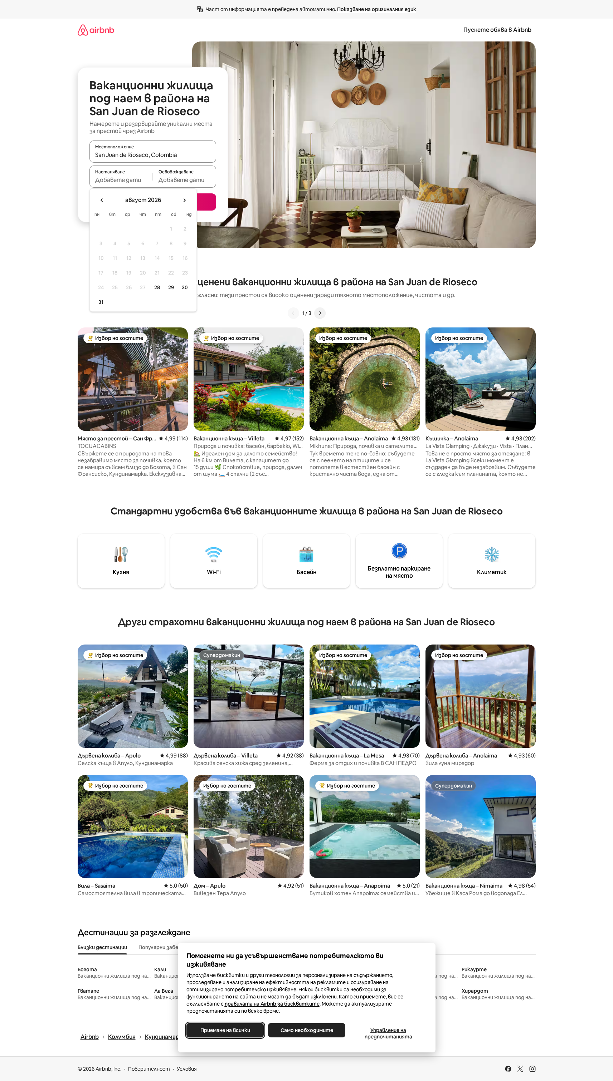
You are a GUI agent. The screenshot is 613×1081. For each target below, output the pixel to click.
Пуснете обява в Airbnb (497, 30)
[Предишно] (293, 313)
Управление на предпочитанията (388, 1033)
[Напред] (320, 313)
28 (157, 287)
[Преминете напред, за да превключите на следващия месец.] (184, 200)
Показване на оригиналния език (376, 9)
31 (100, 302)
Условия (187, 1069)
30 (185, 287)
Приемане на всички (225, 1030)
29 (171, 287)
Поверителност (149, 1069)
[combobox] (152, 154)
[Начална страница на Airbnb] (96, 30)
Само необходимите (306, 1030)
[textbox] (121, 180)
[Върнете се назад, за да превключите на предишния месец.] (102, 200)
